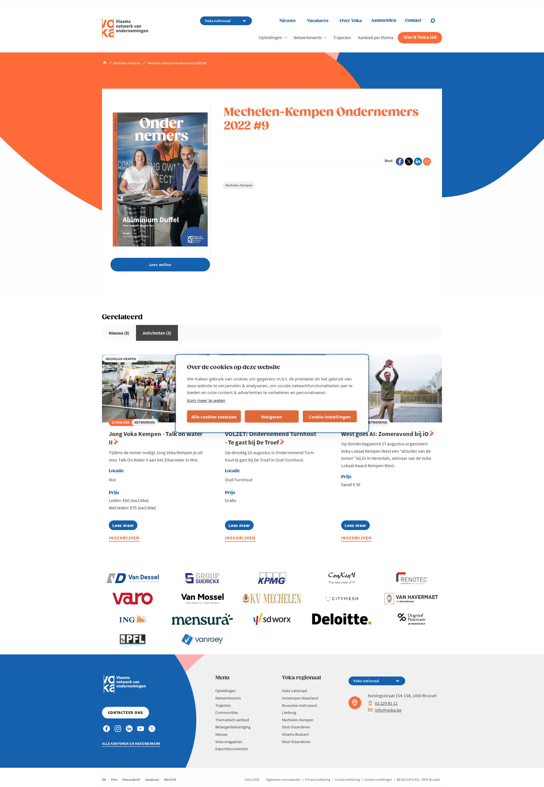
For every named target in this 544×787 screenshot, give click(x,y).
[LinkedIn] (418, 161)
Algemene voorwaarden (283, 779)
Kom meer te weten (206, 400)
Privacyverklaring (317, 779)
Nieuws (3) (119, 333)
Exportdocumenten (231, 748)
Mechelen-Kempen (238, 185)
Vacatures (317, 21)
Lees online (160, 264)
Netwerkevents (308, 37)
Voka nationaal (294, 690)
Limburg (289, 712)
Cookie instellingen (378, 779)
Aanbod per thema (375, 37)
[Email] (427, 161)
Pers (114, 779)
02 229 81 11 (386, 703)
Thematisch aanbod (232, 719)
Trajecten (342, 37)
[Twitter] (409, 161)
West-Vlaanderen (296, 741)
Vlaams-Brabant (295, 734)
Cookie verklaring (347, 779)
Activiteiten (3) (157, 333)
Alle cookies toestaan (214, 416)
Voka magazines (228, 741)
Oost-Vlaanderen (296, 726)
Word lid (170, 779)
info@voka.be (388, 710)
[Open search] (436, 21)
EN (104, 779)
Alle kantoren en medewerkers (131, 743)
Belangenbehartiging (232, 726)
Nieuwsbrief (131, 779)
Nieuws (287, 21)
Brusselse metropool (299, 705)
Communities (226, 712)
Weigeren (271, 416)
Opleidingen (270, 37)
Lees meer (123, 526)
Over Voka (351, 21)
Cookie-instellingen (330, 416)
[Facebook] (400, 161)
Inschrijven (124, 538)
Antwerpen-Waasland (300, 698)
